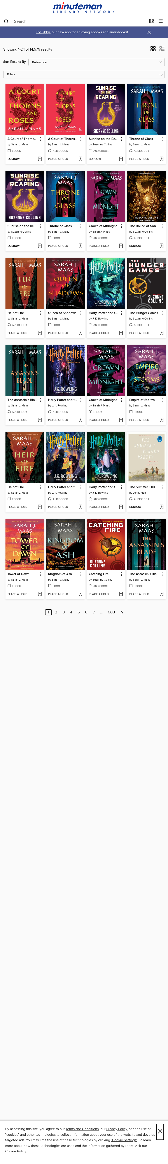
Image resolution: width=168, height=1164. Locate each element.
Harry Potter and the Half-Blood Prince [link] (104, 487)
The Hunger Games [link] (143, 313)
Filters (11, 74)
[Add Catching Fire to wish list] (121, 594)
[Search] (6, 21)
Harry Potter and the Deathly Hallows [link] (63, 487)
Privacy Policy (116, 1129)
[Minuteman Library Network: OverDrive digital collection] (84, 8)
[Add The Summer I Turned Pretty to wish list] (161, 507)
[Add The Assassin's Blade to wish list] (39, 420)
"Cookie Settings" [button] (124, 1140)
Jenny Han (139, 493)
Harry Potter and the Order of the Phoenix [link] (63, 400)
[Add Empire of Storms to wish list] (161, 420)
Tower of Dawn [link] (18, 574)
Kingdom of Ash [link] (60, 574)
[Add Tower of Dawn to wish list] (39, 594)
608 (111, 612)
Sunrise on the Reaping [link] (104, 139)
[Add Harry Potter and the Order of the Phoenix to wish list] (80, 420)
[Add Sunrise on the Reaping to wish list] (121, 159)
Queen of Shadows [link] (62, 313)
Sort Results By (14, 62)
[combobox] (75, 21)
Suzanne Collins (102, 144)
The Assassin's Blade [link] (22, 400)
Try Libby (43, 32)
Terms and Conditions (82, 1129)
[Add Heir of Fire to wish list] (39, 333)
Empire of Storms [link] (142, 400)
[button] (153, 50)
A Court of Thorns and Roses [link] (22, 139)
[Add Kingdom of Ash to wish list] (80, 594)
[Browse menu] (161, 21)
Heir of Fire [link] (15, 313)
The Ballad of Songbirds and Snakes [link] (144, 226)
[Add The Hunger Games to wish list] (161, 333)
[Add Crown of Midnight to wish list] (121, 246)
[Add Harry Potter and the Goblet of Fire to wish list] (121, 333)
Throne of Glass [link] (141, 139)
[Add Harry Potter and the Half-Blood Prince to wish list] (121, 507)
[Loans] (152, 22)
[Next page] (122, 612)
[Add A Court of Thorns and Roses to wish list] (39, 159)
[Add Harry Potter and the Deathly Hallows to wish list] (80, 507)
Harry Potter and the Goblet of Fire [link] (104, 313)
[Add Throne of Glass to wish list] (161, 159)
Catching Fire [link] (98, 574)
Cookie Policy (15, 1151)
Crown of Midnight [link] (103, 226)
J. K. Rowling (100, 318)
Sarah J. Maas (19, 144)
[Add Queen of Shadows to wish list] (80, 333)
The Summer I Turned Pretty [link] (144, 487)
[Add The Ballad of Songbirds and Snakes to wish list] (161, 246)
